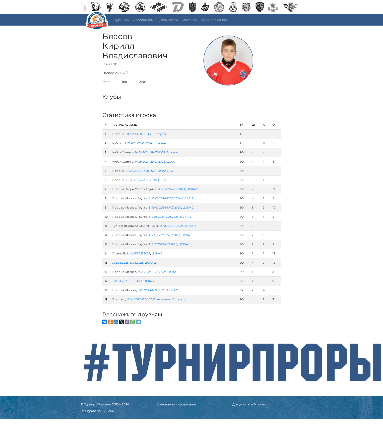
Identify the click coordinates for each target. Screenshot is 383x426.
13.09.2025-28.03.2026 (138, 143)
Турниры (122, 20)
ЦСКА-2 (192, 189)
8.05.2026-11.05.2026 (139, 134)
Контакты (189, 20)
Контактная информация (176, 404)
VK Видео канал (214, 20)
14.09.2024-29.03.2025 (150, 152)
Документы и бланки (248, 404)
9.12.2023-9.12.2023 (164, 244)
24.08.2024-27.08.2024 (141, 171)
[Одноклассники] (110, 322)
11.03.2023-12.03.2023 (152, 290)
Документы (169, 20)
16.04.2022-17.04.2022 (141, 299)
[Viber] (127, 322)
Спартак (161, 134)
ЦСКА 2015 (165, 171)
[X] (121, 322)
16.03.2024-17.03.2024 (166, 198)
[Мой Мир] (116, 322)
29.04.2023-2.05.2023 (128, 281)
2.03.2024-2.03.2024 (165, 216)
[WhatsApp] (132, 322)
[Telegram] (138, 322)
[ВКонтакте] (104, 322)
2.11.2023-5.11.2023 (138, 253)
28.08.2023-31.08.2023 (128, 262)
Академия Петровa (171, 299)
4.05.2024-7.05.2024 (171, 189)
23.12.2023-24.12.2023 (166, 235)
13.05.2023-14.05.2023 (152, 272)
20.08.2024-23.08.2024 (141, 180)
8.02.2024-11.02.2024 (170, 226)
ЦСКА (170, 161)
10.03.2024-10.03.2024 (166, 207)
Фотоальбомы (144, 20)
